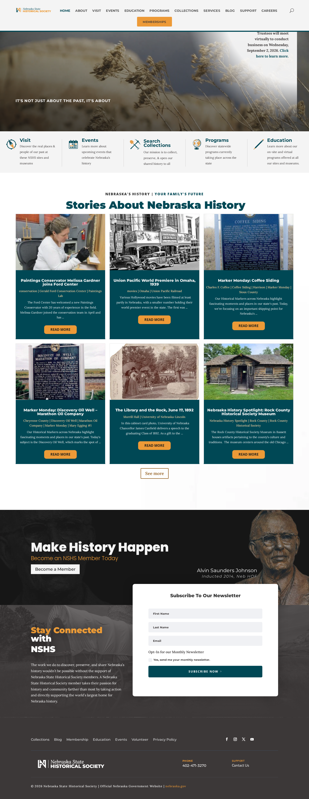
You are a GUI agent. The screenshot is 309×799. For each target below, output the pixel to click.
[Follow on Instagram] (235, 739)
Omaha (144, 291)
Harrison (259, 287)
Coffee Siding (241, 287)
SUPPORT (238, 761)
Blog (58, 740)
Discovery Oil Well (64, 421)
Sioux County (248, 292)
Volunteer (140, 740)
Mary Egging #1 (80, 425)
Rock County (259, 421)
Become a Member (55, 569)
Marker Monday (279, 287)
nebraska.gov (175, 786)
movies (132, 291)
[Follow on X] (243, 739)
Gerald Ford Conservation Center (63, 291)
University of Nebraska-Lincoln (163, 417)
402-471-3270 (194, 765)
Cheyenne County (36, 421)
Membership (77, 740)
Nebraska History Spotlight (228, 421)
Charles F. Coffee (218, 287)
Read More (60, 329)
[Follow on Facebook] (226, 739)
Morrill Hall (131, 417)
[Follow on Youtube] (252, 739)
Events (121, 740)
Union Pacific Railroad (166, 291)
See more (154, 473)
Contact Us (240, 765)
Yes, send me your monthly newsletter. (181, 659)
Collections (40, 740)
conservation (28, 291)
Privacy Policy (165, 740)
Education (102, 740)
